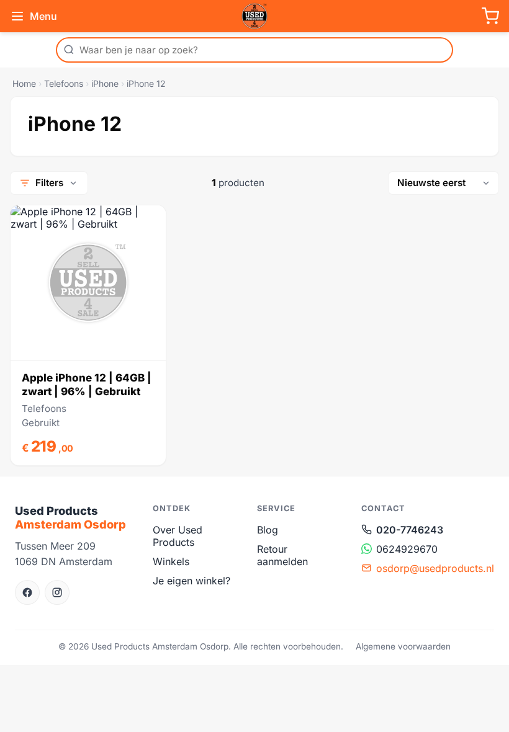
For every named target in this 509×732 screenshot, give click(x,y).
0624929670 (407, 549)
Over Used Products (177, 536)
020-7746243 (409, 530)
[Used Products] (254, 16)
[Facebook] (27, 592)
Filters (49, 183)
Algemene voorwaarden (403, 646)
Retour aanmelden (282, 555)
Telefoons (63, 83)
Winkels (171, 561)
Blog (267, 530)
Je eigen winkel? (191, 580)
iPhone (105, 83)
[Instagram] (57, 592)
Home (24, 83)
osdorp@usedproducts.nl (435, 568)
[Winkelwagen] (490, 16)
